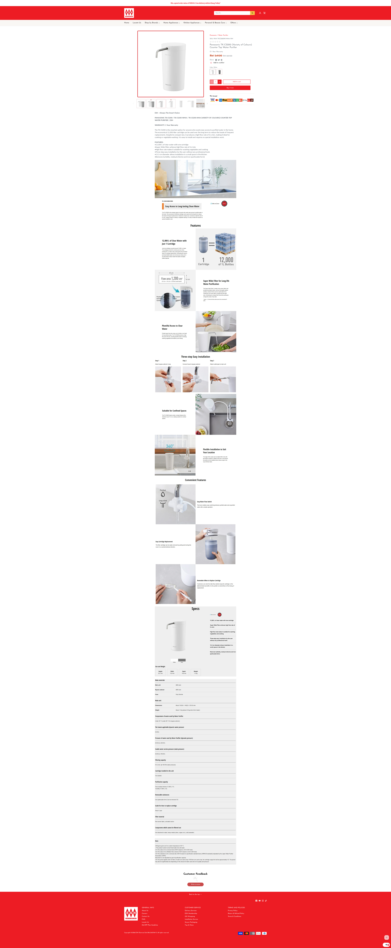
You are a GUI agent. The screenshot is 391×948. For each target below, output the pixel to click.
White (212, 72)
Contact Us (145, 916)
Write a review (195, 884)
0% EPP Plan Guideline (150, 925)
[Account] (260, 13)
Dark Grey (219, 72)
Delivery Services (191, 910)
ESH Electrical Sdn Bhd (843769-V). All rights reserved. (152, 932)
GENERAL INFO (148, 907)
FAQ (143, 919)
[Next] (202, 64)
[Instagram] (263, 901)
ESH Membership (191, 913)
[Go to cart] (264, 13)
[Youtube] (259, 901)
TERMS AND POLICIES (236, 907)
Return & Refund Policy (236, 913)
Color (211, 67)
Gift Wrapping (190, 916)
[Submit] (252, 13)
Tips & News (189, 925)
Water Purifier (223, 35)
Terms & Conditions (234, 916)
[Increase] (219, 82)
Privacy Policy (232, 910)
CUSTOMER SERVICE (193, 907)
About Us (145, 910)
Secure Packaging (191, 922)
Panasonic (213, 35)
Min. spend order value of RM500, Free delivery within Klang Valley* (195, 3)
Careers (144, 913)
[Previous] (139, 64)
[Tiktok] (266, 901)
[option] (170, 64)
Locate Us (145, 922)
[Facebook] (256, 901)
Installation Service (191, 919)
